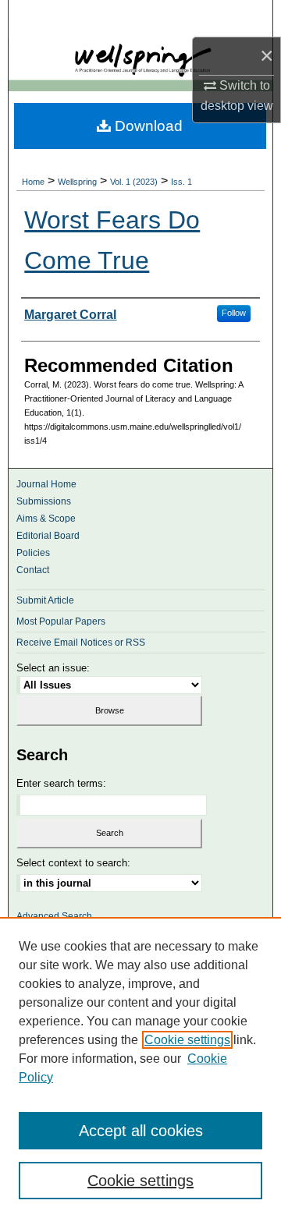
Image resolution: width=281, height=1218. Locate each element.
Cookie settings (187, 1039)
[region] (140, 1067)
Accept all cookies (141, 1130)
